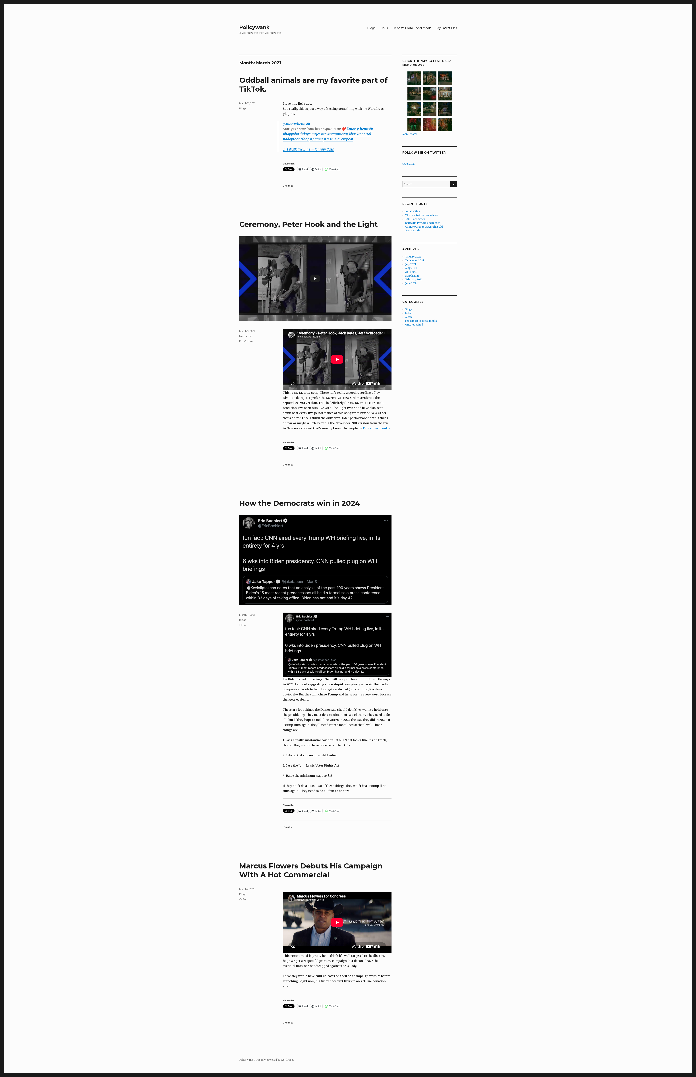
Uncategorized (414, 324)
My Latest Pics (446, 28)
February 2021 (413, 279)
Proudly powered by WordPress (275, 1059)
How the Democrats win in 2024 (299, 503)
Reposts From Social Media (412, 28)
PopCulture (246, 341)
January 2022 (413, 256)
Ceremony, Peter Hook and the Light (308, 224)
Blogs (371, 28)
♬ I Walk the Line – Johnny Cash (308, 149)
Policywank (254, 27)
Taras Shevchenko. (376, 428)
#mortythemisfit (360, 129)
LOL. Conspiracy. (415, 219)
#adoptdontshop (296, 139)
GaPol (242, 624)
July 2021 (410, 264)
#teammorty (337, 134)
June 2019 (411, 283)
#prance (316, 139)
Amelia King (412, 211)
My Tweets (408, 164)
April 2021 (411, 271)
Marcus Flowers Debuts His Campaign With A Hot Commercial (311, 870)
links (241, 336)
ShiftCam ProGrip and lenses (422, 223)
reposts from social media (421, 320)
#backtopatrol (360, 134)
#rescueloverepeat (338, 139)
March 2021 (412, 275)
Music (248, 336)
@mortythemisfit (296, 124)
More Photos (409, 134)
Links (384, 28)
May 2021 (411, 268)
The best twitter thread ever (421, 215)
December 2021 (414, 260)
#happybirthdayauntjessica (305, 134)
